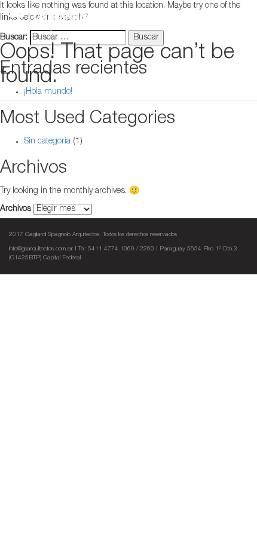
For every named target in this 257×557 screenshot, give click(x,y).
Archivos (15, 209)
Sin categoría (47, 141)
